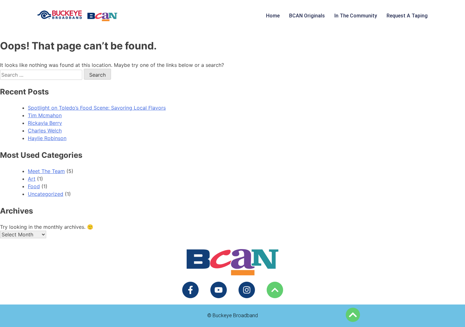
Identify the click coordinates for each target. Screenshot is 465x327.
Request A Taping (407, 16)
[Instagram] (247, 290)
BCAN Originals (307, 16)
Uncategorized (45, 194)
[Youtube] (218, 290)
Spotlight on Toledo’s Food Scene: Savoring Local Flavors (97, 108)
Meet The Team (46, 171)
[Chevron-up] (275, 290)
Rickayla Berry (45, 123)
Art (31, 179)
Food (34, 186)
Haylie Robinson (47, 138)
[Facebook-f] (190, 290)
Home (273, 16)
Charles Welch (45, 130)
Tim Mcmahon (45, 115)
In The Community (355, 16)
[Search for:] (42, 75)
